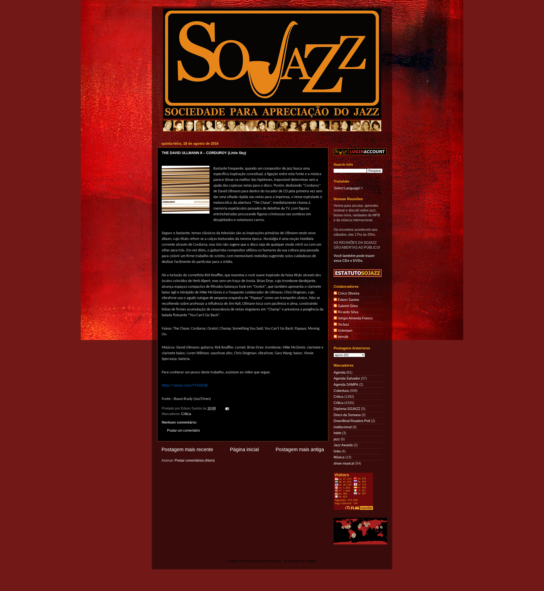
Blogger (311, 561)
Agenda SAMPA (346, 384)
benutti (343, 337)
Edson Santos (348, 300)
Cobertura (341, 391)
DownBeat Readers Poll (352, 421)
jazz (337, 439)
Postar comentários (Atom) (195, 460)
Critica (338, 396)
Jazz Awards (343, 445)
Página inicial (244, 449)
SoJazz (343, 324)
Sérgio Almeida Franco (355, 318)
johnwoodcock (270, 561)
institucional (343, 427)
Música (339, 457)
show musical (344, 463)
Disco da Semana (347, 415)
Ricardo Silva (348, 312)
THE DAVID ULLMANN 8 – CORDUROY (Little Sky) (204, 153)
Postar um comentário (183, 430)
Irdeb (337, 433)
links (337, 451)
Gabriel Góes (348, 306)
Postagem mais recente (187, 449)
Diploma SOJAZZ (347, 409)
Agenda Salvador (347, 378)
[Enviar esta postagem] (226, 408)
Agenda (340, 372)
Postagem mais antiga (300, 449)
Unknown (345, 330)
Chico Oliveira (348, 293)
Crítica (186, 414)
